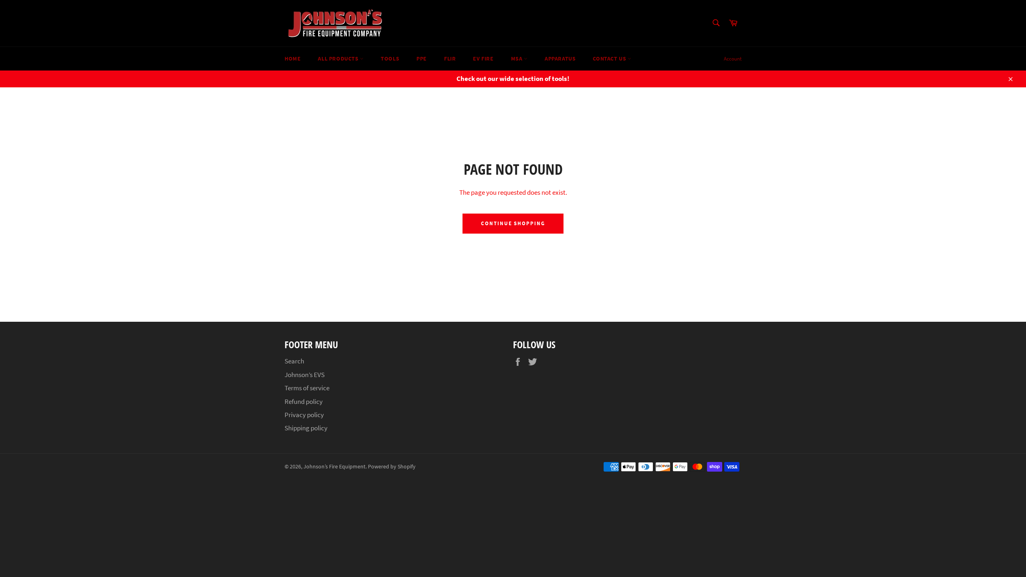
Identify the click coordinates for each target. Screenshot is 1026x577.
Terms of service (307, 387)
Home (293, 58)
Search (294, 361)
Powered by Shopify (392, 466)
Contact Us (610, 58)
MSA (517, 58)
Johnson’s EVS (305, 374)
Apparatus (560, 58)
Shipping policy (306, 428)
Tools (390, 58)
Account (732, 58)
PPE (421, 58)
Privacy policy (304, 414)
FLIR (450, 58)
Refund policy (304, 401)
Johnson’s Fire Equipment (334, 466)
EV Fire (483, 58)
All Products (339, 58)
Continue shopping (513, 223)
